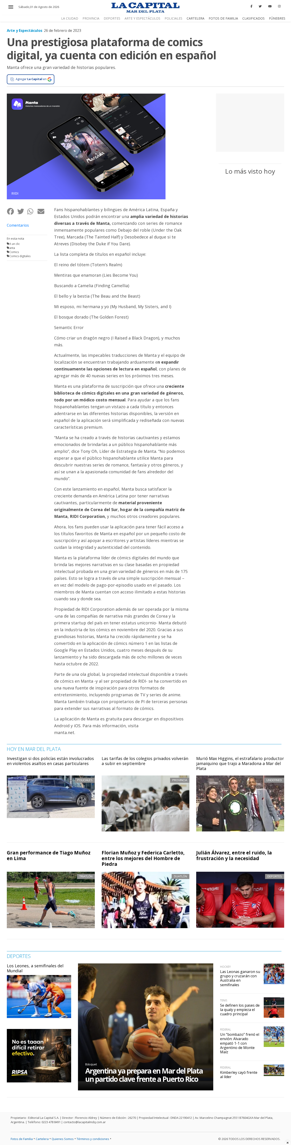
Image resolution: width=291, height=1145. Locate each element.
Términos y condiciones (93, 1139)
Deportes (112, 18)
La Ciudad (69, 18)
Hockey (63, 980)
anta (12, 248)
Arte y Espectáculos (142, 18)
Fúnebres (277, 18)
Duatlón (180, 876)
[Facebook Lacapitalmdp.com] (251, 6)
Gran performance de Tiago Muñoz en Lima (48, 855)
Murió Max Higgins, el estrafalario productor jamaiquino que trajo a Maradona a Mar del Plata (240, 763)
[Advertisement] (250, 122)
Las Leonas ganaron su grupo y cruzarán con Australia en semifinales (240, 978)
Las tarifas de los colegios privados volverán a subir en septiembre (145, 761)
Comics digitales (19, 256)
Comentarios (18, 225)
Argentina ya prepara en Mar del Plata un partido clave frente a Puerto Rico (144, 1075)
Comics (14, 252)
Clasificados (253, 18)
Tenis (223, 1000)
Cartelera (195, 18)
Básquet (91, 1064)
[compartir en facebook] (12, 211)
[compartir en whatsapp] (32, 211)
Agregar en (31, 79)
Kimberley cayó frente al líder (238, 1074)
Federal (225, 1029)
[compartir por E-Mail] (42, 211)
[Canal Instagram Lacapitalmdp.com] (279, 6)
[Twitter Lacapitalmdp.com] (260, 6)
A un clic (14, 244)
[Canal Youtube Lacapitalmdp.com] (270, 6)
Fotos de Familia (223, 18)
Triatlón (86, 876)
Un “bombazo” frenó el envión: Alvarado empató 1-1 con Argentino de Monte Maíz (239, 1043)
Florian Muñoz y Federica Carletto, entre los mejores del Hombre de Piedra (143, 858)
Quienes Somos (63, 1139)
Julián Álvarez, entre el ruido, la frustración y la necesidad (234, 855)
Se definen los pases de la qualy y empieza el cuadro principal (240, 1009)
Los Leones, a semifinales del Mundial (35, 968)
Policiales (173, 18)
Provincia (91, 18)
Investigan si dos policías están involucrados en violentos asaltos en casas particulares (50, 761)
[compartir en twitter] (22, 211)
